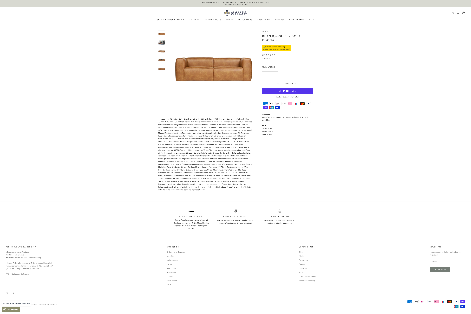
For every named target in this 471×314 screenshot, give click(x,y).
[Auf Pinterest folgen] (13, 293)
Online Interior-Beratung (171, 20)
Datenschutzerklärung (307, 276)
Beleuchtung (245, 20)
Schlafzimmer (296, 20)
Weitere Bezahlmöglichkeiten (287, 97)
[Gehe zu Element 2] (161, 42)
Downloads (303, 260)
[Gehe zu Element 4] (161, 60)
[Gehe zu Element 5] (161, 69)
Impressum (303, 268)
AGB (301, 272)
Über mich (303, 264)
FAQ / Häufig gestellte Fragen (17, 274)
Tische (229, 20)
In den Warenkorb (287, 84)
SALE (311, 20)
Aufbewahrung (213, 20)
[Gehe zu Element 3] (161, 51)
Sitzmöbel (195, 20)
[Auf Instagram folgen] (7, 293)
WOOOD (265, 32)
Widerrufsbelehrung (307, 280)
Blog (300, 252)
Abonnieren (440, 270)
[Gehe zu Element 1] (161, 33)
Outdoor (279, 20)
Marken (302, 256)
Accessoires (263, 20)
